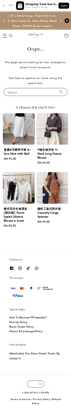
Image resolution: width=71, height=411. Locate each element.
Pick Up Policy (18, 322)
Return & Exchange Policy (25, 331)
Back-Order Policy (21, 326)
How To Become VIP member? (28, 317)
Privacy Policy (41, 399)
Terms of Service (20, 399)
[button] (5, 36)
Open (63, 5)
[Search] (61, 92)
